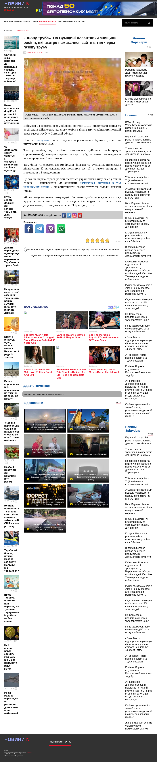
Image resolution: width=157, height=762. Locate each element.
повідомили (43, 140)
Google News (52, 215)
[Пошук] (149, 23)
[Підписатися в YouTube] (80, 215)
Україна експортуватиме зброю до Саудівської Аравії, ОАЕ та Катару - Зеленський (74, 255)
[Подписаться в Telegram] (69, 215)
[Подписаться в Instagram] (75, 215)
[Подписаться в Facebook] (64, 215)
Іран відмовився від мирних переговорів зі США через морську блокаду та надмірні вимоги (72, 249)
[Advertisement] (72, 279)
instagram (59, 394)
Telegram (50, 394)
